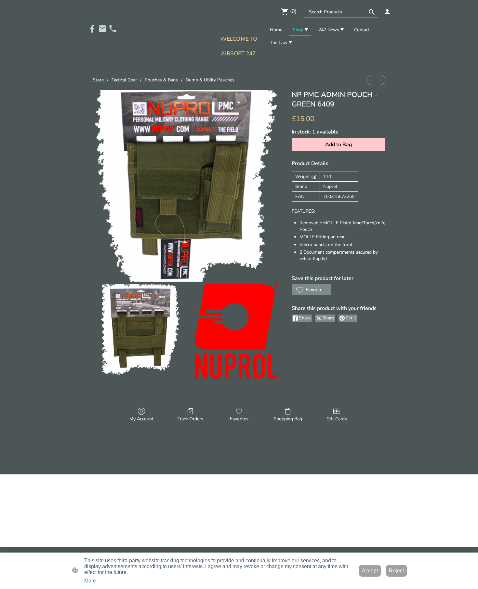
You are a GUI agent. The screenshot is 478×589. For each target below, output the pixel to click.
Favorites (239, 419)
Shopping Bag (287, 419)
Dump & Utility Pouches (210, 80)
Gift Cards (336, 419)
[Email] (102, 29)
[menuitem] (371, 80)
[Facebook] (92, 29)
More (90, 580)
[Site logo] (239, 64)
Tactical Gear (124, 80)
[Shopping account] (387, 12)
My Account (141, 419)
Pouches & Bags (161, 80)
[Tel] (113, 29)
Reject (396, 570)
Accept (370, 570)
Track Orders (190, 419)
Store (98, 80)
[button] (372, 12)
